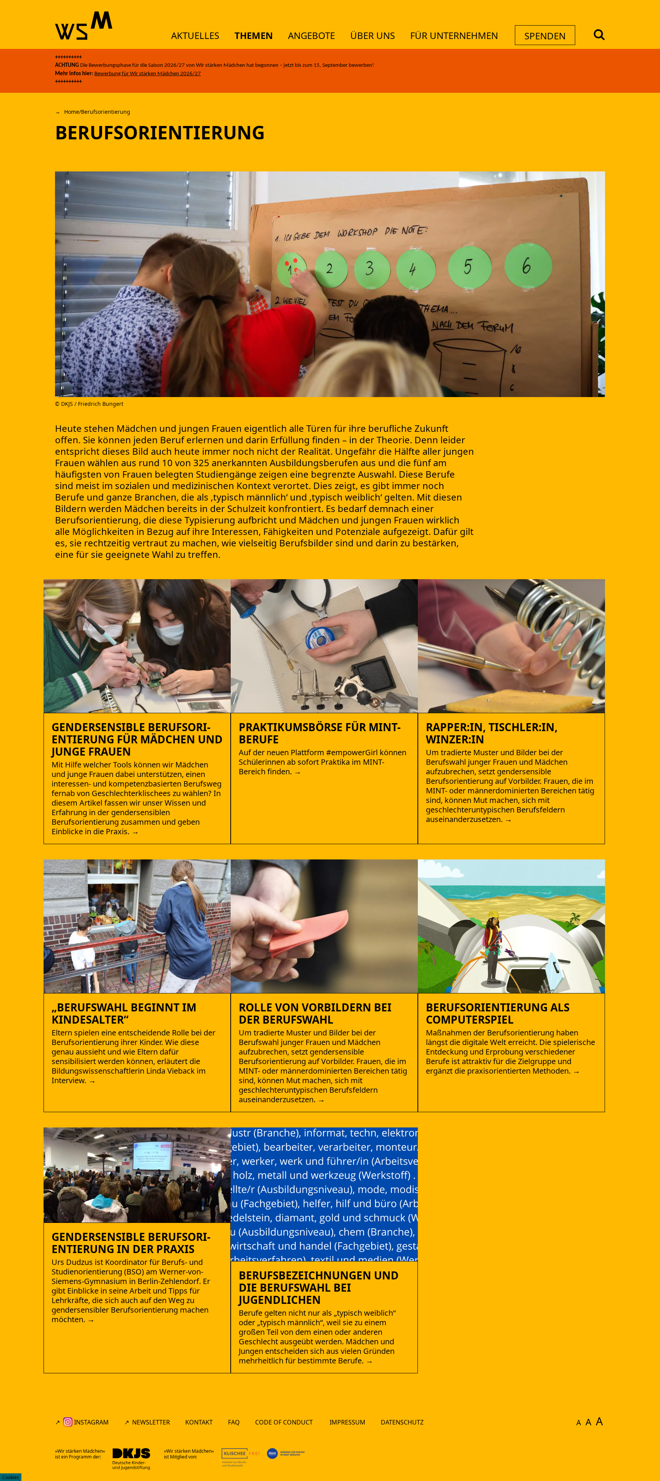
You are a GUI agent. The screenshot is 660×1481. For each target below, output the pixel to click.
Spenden (545, 35)
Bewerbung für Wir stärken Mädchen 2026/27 (147, 74)
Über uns (372, 35)
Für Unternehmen (454, 35)
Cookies (10, 1477)
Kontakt (199, 1422)
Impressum (348, 1422)
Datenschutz (402, 1422)
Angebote (311, 35)
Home (71, 111)
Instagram (91, 1422)
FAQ (234, 1422)
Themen (254, 35)
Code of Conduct (284, 1422)
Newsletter (151, 1422)
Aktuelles (195, 35)
